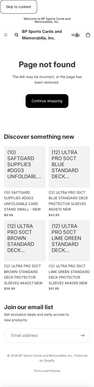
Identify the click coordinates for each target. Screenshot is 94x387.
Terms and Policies (47, 371)
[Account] (76, 34)
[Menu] (6, 35)
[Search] (16, 34)
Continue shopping (47, 101)
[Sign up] (82, 335)
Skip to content (18, 7)
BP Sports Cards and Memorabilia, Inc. (46, 355)
